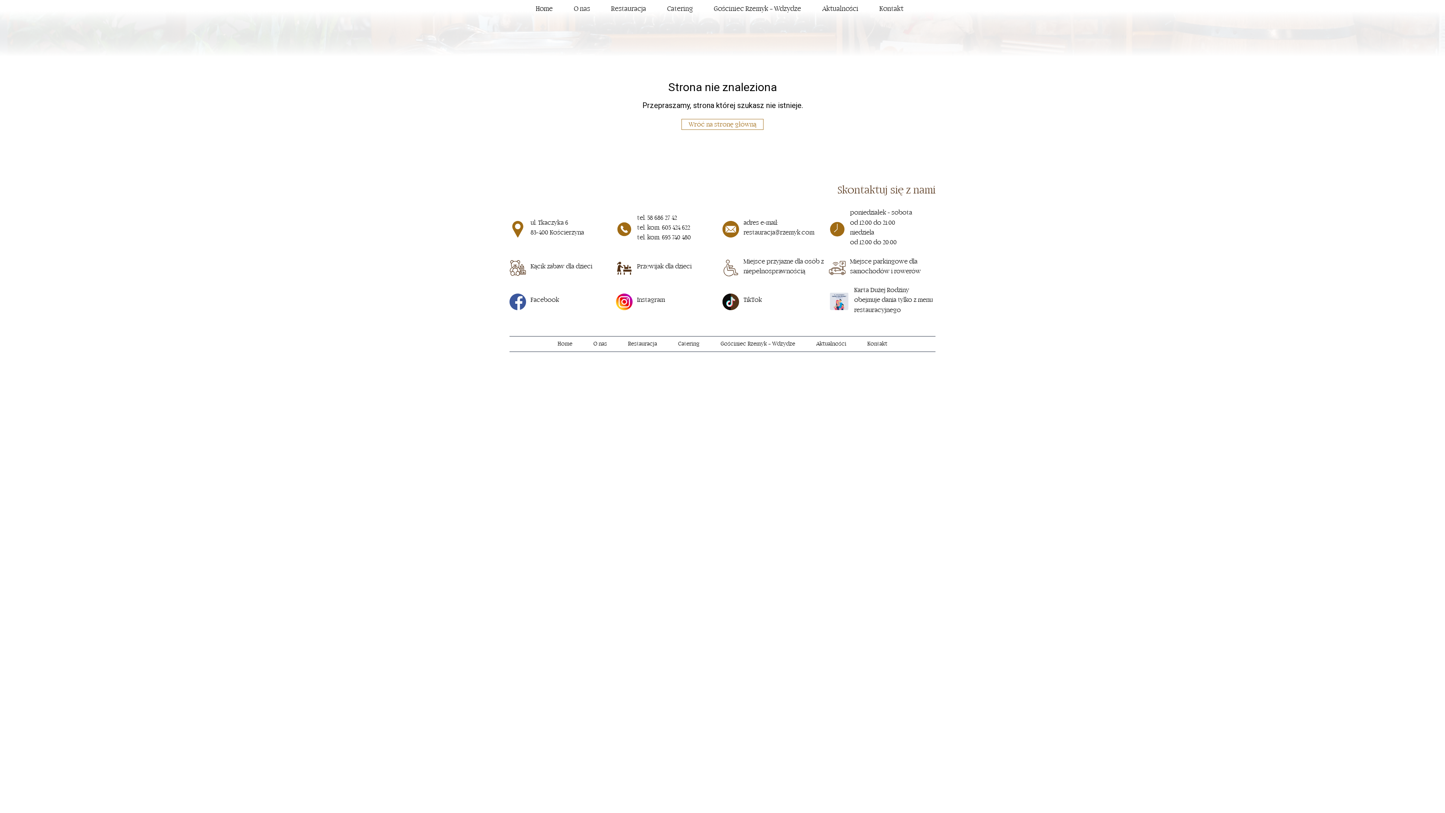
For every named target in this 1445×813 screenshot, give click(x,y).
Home (544, 8)
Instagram (651, 300)
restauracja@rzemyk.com (779, 232)
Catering (680, 8)
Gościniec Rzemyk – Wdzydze (757, 8)
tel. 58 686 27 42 (657, 218)
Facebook (545, 300)
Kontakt (891, 8)
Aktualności (840, 8)
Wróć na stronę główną (722, 124)
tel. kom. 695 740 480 (664, 237)
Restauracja (628, 8)
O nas (582, 8)
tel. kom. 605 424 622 (663, 227)
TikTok (753, 300)
